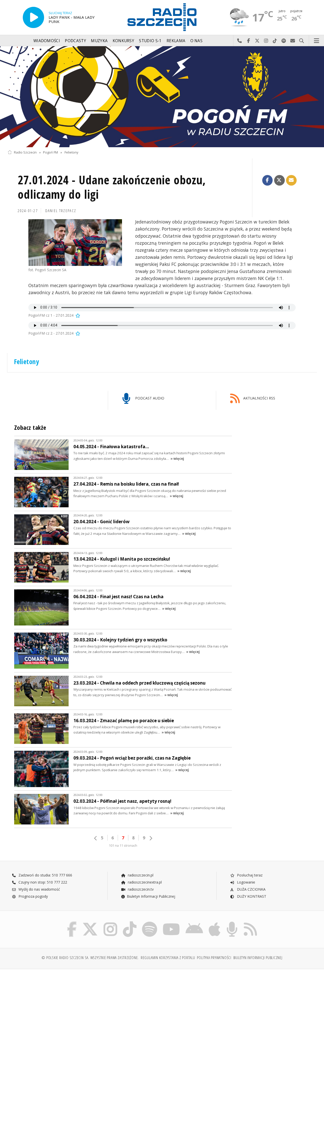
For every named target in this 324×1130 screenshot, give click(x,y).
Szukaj (301, 41)
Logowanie (245, 882)
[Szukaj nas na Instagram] (110, 922)
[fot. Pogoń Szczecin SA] (75, 242)
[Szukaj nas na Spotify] (149, 922)
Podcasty (75, 40)
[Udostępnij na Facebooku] (267, 180)
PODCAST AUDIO (149, 398)
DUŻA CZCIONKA (251, 889)
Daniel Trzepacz (60, 210)
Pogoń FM (50, 152)
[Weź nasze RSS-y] (250, 922)
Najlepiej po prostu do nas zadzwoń (239, 41)
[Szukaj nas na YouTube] (171, 922)
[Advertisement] (84, 1011)
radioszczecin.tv (140, 889)
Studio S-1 (150, 40)
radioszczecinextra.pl (144, 882)
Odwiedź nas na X (257, 41)
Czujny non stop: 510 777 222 (42, 882)
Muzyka (99, 40)
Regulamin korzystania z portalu (168, 957)
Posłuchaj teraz (249, 875)
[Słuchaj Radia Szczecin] (33, 17)
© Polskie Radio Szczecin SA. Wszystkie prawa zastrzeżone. (90, 957)
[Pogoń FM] (162, 96)
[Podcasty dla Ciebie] (232, 922)
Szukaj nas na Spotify (283, 41)
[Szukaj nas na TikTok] (129, 922)
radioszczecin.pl (140, 875)
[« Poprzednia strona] (95, 838)
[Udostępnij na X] (279, 180)
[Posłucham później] (77, 315)
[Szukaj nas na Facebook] (72, 922)
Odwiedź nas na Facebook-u (248, 41)
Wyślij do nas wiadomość (292, 41)
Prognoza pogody (32, 896)
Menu (316, 41)
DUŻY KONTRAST (251, 896)
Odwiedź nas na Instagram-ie (266, 41)
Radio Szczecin (25, 152)
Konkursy (123, 40)
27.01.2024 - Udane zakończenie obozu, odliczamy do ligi (112, 187)
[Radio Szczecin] (162, 17)
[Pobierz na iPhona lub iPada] (214, 922)
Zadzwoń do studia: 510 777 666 (44, 875)
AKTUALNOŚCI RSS (258, 398)
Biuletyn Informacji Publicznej (151, 896)
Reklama (176, 40)
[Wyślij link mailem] (291, 180)
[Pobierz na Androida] (194, 922)
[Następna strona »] (150, 838)
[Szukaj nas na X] (90, 922)
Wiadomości (46, 40)
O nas (196, 40)
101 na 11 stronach (123, 845)
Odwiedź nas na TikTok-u (275, 41)
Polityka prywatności (214, 957)
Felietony (71, 152)
